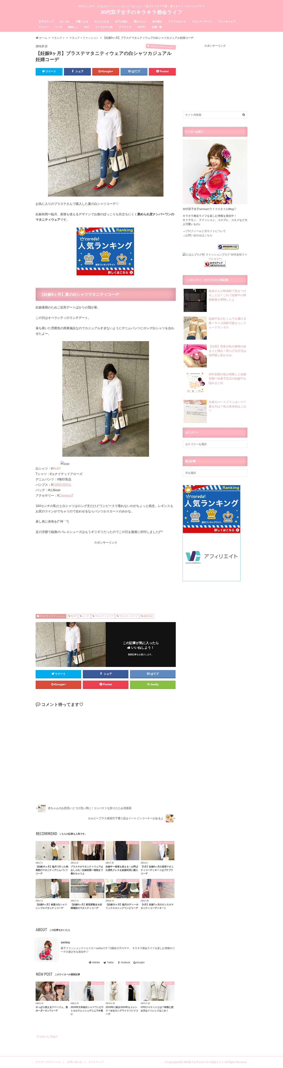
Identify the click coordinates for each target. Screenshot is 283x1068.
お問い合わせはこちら (198, 235)
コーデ (58, 27)
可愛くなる (82, 21)
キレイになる (101, 21)
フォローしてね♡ (47, 1036)
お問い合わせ (74, 1061)
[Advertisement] (73, 572)
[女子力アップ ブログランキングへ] (215, 264)
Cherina (64, 495)
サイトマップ (95, 1061)
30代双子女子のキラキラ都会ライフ (141, 12)
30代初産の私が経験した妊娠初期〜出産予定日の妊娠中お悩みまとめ (227, 378)
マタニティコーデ (104, 616)
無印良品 (148, 616)
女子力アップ (46, 21)
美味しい (73, 27)
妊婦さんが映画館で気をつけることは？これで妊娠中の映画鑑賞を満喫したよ (227, 295)
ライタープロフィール (48, 1061)
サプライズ (125, 27)
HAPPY (141, 27)
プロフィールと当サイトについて (205, 231)
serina (65, 942)
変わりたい (140, 21)
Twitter (110, 962)
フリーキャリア (226, 21)
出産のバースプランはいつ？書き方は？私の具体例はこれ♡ (227, 406)
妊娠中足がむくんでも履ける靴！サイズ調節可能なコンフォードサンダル (227, 323)
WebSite (96, 962)
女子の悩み (121, 21)
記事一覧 (157, 27)
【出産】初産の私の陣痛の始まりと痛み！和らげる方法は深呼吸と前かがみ (227, 351)
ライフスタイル (177, 21)
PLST (57, 468)
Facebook (125, 962)
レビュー (44, 27)
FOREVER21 (62, 484)
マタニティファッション (52, 616)
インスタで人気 (104, 27)
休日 (86, 27)
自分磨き (157, 21)
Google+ (141, 962)
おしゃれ (65, 21)
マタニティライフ (202, 21)
